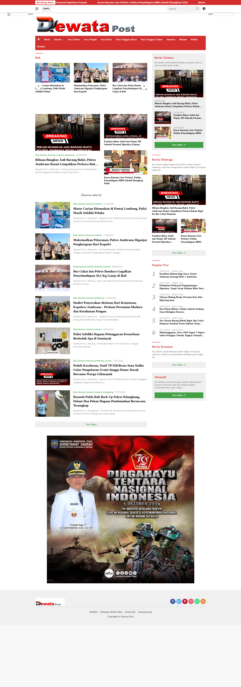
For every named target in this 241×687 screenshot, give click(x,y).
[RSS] (203, 602)
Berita (47, 39)
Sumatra (171, 39)
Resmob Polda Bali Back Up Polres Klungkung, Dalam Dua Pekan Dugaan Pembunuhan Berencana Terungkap (109, 401)
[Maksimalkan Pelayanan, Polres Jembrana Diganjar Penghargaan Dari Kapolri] (91, 72)
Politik (194, 39)
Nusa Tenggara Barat (126, 39)
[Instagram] (191, 602)
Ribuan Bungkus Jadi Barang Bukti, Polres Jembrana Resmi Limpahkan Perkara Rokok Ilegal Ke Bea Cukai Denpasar (67, 164)
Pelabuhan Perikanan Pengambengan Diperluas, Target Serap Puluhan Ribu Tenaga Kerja (183, 287)
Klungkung (108, 392)
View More (91, 424)
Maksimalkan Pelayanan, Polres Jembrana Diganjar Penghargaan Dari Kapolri (90, 88)
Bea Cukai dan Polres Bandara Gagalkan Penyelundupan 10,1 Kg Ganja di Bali (129, 88)
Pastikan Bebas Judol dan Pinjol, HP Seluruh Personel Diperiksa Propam (122, 143)
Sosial (108, 360)
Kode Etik (130, 612)
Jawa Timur (74, 39)
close (30, 14)
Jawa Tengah (90, 39)
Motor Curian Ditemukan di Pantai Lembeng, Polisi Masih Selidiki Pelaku (50, 88)
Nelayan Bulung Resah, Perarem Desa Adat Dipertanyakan (181, 298)
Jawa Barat (106, 39)
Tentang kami (145, 612)
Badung (77, 266)
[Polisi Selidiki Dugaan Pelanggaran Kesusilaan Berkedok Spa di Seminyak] (52, 340)
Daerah (57, 39)
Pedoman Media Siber (111, 612)
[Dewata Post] (92, 23)
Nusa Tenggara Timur (152, 39)
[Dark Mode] (204, 9)
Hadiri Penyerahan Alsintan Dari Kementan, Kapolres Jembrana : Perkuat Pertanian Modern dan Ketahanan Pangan (107, 307)
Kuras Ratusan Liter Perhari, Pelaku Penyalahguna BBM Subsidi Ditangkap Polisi (106, 2)
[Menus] (37, 9)
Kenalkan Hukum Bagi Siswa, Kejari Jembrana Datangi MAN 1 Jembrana (178, 275)
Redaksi (41, 46)
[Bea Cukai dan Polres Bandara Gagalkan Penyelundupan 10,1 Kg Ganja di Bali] (129, 72)
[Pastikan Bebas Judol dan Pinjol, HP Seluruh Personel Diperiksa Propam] (125, 126)
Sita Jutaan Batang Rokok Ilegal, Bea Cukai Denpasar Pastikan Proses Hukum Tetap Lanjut (182, 322)
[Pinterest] (185, 602)
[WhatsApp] (197, 602)
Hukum (183, 39)
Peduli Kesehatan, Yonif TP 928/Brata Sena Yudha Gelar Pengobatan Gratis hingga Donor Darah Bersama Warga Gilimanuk (108, 370)
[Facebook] (172, 602)
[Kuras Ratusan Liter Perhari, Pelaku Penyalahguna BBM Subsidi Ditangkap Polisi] (125, 162)
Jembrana (70, 154)
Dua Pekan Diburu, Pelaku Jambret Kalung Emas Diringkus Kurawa (182, 310)
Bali (37, 154)
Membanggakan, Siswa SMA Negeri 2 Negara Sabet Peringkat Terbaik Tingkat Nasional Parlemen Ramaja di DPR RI (182, 334)
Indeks (46, 8)
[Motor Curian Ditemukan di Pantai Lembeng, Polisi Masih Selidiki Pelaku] (52, 72)
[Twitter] (178, 602)
